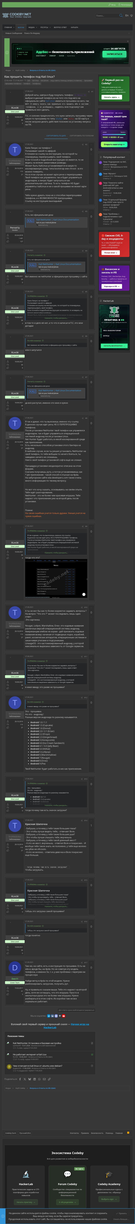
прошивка (88, 80)
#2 (86, 144)
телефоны (36, 83)
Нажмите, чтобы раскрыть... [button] (56, 318)
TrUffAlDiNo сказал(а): (36, 296)
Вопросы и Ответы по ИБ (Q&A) (40, 1057)
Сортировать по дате (56, 135)
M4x (21, 1048)
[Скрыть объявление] (127, 41)
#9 (86, 526)
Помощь (109, 1133)
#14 (85, 820)
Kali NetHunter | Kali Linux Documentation (57, 219)
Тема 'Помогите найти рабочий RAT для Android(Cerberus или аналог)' (113, 187)
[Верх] (125, 1133)
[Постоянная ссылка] (48, 824)
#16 (85, 921)
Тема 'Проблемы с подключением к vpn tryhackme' (112, 216)
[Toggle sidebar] (129, 33)
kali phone (44, 80)
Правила (85, 1133)
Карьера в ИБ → (111, 286)
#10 (85, 607)
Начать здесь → (111, 97)
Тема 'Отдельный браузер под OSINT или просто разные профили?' (115, 202)
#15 (85, 880)
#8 (86, 418)
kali (29, 80)
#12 (85, 697)
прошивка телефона (13, 83)
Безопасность (97, 1133)
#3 (86, 211)
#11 (85, 656)
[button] (14, 27)
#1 (92, 91)
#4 (86, 251)
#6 (86, 336)
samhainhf (17, 1045)
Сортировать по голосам (82, 135)
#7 (86, 377)
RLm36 (9, 80)
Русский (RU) (25, 1133)
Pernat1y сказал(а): (35, 255)
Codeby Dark (10, 1133)
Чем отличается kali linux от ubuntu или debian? (37, 1065)
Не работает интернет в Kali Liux (29, 1054)
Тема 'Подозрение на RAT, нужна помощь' (114, 163)
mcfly (22, 1059)
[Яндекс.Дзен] (59, 1015)
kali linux (35, 80)
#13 (85, 779)
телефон (26, 83)
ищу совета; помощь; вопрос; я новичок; (66, 80)
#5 (86, 292)
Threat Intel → (110, 252)
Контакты (74, 1133)
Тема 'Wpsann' (109, 173)
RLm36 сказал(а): (34, 340)
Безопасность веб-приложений (43, 1045)
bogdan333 (17, 1068)
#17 (85, 962)
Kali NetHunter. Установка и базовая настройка (37, 1043)
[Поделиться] (88, 91)
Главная (119, 1133)
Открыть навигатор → (114, 144)
